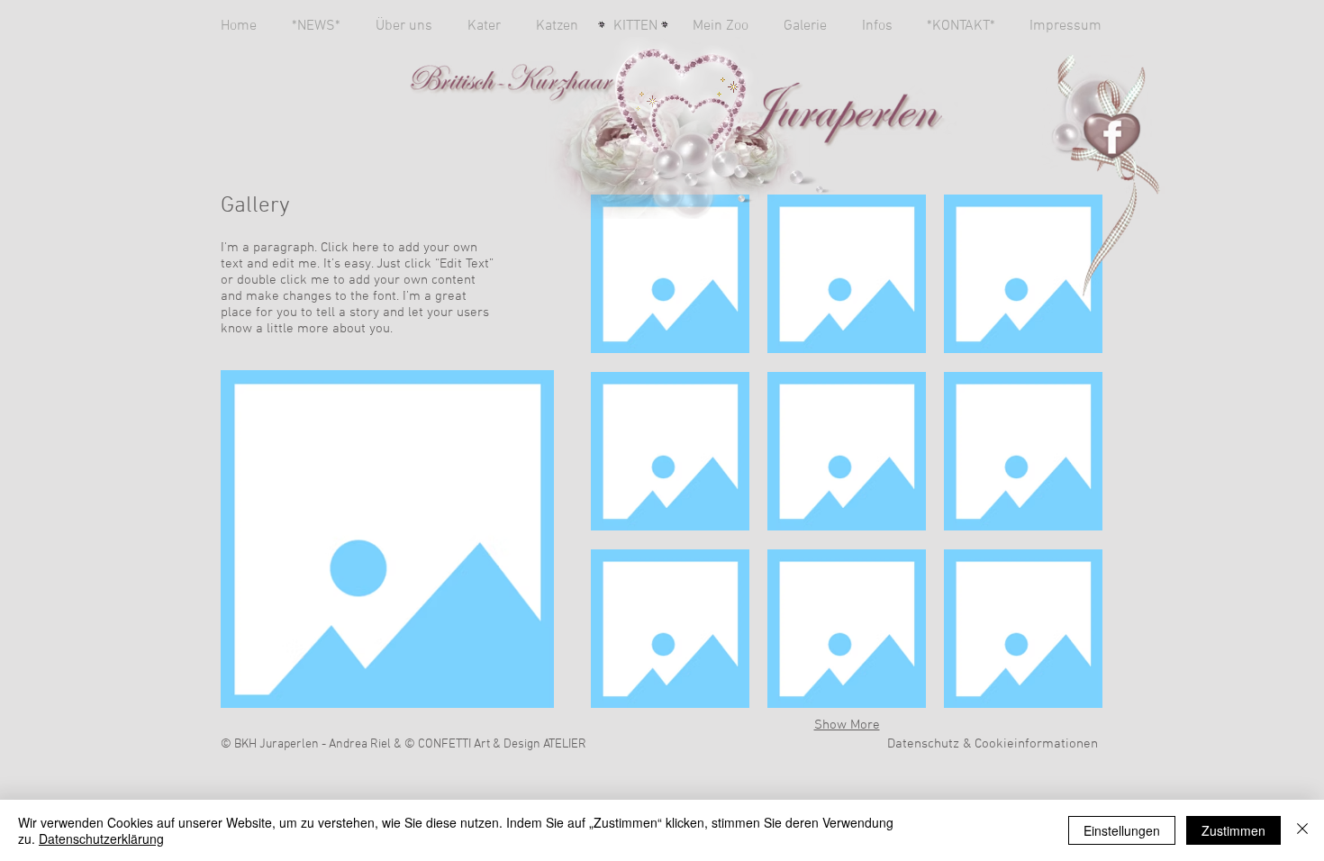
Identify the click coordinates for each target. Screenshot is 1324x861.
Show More (847, 725)
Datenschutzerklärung (101, 838)
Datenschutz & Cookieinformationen (992, 744)
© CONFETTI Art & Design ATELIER (495, 744)
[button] (670, 273)
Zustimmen (1233, 830)
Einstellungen (1122, 830)
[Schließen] (1302, 830)
